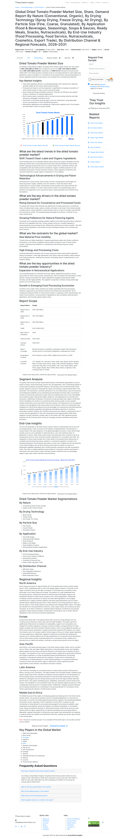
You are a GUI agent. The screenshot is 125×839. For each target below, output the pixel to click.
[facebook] (25, 826)
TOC (28, 58)
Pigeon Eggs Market (96, 137)
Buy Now (68, 58)
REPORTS (46, 821)
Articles (97, 2)
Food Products (39, 7)
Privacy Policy (71, 821)
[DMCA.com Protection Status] (94, 824)
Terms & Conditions (73, 819)
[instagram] (15, 826)
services (45, 823)
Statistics (46, 829)
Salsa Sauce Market (96, 133)
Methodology (38, 58)
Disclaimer (70, 825)
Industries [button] (84, 2)
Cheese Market (95, 162)
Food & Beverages (27, 7)
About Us (46, 819)
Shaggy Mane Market (97, 152)
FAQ (68, 829)
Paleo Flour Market (96, 142)
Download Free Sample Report (67, 375)
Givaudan (26, 737)
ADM (24, 743)
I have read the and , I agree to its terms (100, 86)
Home (67, 2)
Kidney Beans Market (97, 167)
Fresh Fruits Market (96, 123)
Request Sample (52, 58)
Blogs (92, 2)
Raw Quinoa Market (96, 157)
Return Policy (71, 823)
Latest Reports (75, 2)
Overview (20, 58)
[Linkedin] (21, 826)
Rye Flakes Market (96, 128)
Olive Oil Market (95, 147)
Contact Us (105, 2)
